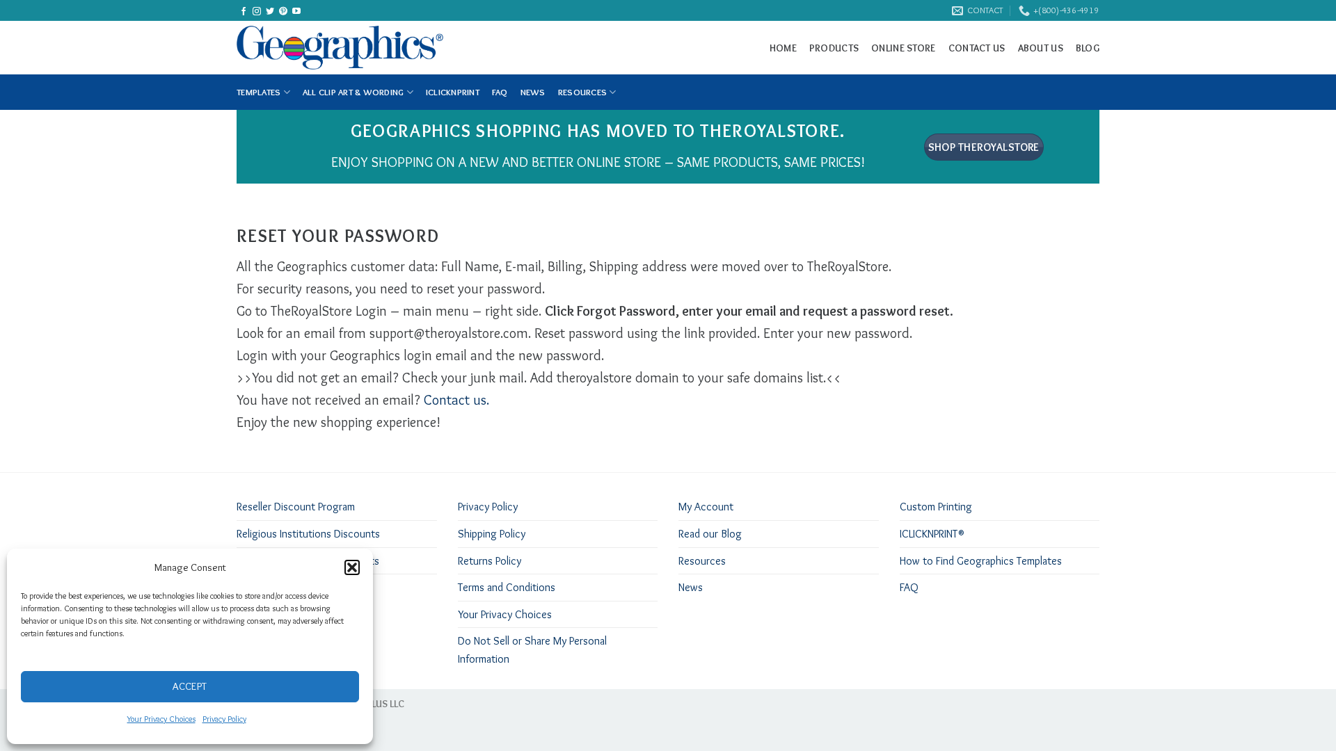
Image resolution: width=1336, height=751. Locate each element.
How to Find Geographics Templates (981, 560)
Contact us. (456, 399)
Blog (1087, 48)
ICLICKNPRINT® (932, 533)
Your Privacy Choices (161, 718)
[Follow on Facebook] (243, 12)
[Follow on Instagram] (257, 12)
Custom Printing (936, 506)
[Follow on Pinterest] (283, 12)
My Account (705, 506)
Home (783, 48)
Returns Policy (489, 560)
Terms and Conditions (506, 587)
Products (834, 48)
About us (1040, 48)
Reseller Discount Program (296, 506)
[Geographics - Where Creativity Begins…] (369, 47)
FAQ (500, 92)
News (690, 587)
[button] (352, 567)
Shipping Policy (491, 533)
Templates (258, 92)
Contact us (976, 48)
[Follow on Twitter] (270, 12)
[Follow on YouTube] (296, 12)
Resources (582, 92)
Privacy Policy (224, 718)
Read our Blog (710, 533)
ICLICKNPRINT (452, 92)
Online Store (903, 48)
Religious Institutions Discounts (308, 533)
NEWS (533, 92)
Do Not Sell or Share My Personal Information (532, 649)
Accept (190, 686)
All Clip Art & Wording (353, 92)
